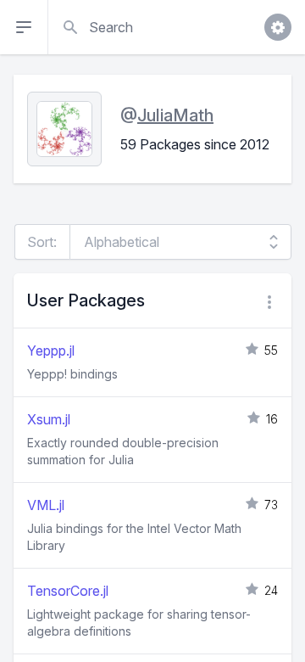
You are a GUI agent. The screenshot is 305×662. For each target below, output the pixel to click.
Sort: (42, 241)
